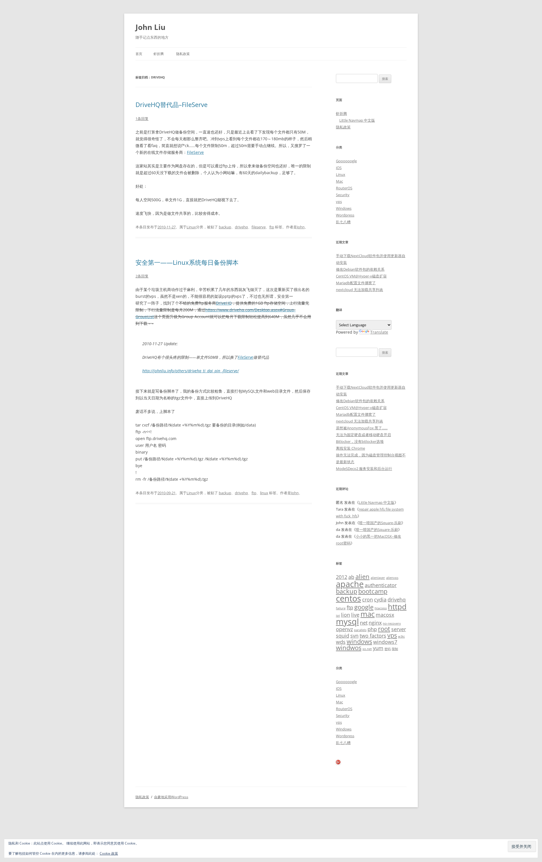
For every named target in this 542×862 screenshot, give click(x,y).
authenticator (381, 585)
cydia (380, 599)
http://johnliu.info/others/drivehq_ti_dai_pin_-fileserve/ (190, 370)
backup (225, 226)
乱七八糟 (343, 221)
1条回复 (142, 118)
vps (339, 201)
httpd (397, 606)
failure (341, 608)
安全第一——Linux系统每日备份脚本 (187, 262)
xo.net (367, 649)
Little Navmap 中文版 (357, 120)
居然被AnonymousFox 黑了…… (362, 427)
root (384, 628)
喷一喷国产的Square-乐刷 (380, 522)
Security (342, 194)
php (372, 629)
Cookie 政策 (109, 853)
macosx (385, 614)
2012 (341, 577)
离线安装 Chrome (350, 448)
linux (264, 492)
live (355, 614)
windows (359, 641)
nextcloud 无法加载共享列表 (359, 289)
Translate (379, 332)
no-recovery (392, 623)
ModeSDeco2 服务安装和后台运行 (364, 468)
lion (345, 614)
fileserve (259, 226)
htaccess (381, 608)
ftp (271, 226)
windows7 (385, 641)
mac (367, 614)
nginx (375, 622)
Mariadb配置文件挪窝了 (356, 282)
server (398, 629)
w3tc (401, 636)
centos (348, 598)
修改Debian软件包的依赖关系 (360, 269)
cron (367, 599)
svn (354, 635)
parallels (360, 630)
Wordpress (345, 215)
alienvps (392, 578)
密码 (387, 649)
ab (351, 577)
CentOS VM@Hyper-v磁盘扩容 (361, 276)
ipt (338, 616)
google (363, 607)
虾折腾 (159, 53)
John (301, 226)
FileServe (195, 152)
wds (341, 641)
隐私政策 (183, 53)
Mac (339, 181)
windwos (348, 647)
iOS (339, 167)
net (364, 622)
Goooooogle (346, 160)
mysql (347, 621)
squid (342, 635)
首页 (139, 53)
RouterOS (344, 188)
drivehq (241, 226)
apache (350, 584)
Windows (343, 208)
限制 (395, 649)
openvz (344, 629)
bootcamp (372, 591)
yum (378, 648)
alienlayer (378, 578)
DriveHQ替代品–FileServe (171, 104)
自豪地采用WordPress (171, 797)
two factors (373, 635)
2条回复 (142, 276)
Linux (191, 226)
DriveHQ (224, 303)
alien (362, 576)
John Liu (150, 27)
